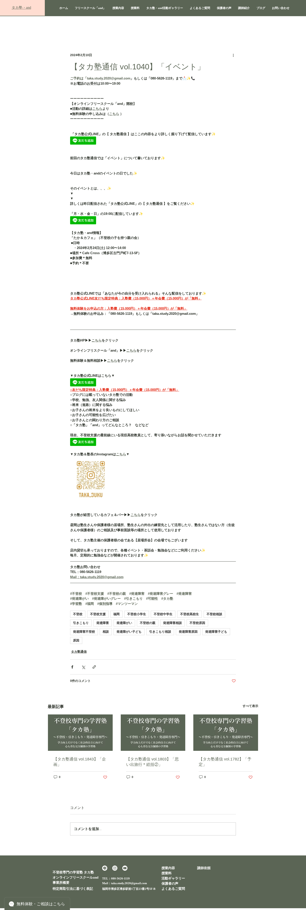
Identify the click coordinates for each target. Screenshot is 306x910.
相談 (106, 631)
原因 (76, 640)
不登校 (77, 614)
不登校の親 (147, 623)
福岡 (116, 614)
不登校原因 (197, 623)
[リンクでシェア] (94, 667)
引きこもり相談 (160, 631)
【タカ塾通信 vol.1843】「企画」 (79, 762)
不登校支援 (98, 614)
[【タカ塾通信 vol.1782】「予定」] (225, 732)
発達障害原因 (188, 631)
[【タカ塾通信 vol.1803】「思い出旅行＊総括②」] (153, 732)
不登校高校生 (189, 614)
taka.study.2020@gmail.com (129, 883)
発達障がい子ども (129, 631)
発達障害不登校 (84, 631)
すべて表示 (250, 706)
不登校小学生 (136, 614)
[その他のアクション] (233, 55)
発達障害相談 (172, 623)
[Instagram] (114, 868)
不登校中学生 (163, 614)
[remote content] (153, 141)
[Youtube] (124, 868)
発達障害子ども (216, 631)
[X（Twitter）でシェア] (83, 667)
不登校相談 (214, 614)
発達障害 (102, 623)
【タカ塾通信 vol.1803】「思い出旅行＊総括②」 (152, 762)
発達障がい (124, 623)
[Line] (104, 868)
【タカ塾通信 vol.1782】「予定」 (225, 762)
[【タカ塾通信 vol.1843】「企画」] (80, 732)
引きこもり (81, 623)
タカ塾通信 (79, 651)
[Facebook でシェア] (72, 667)
